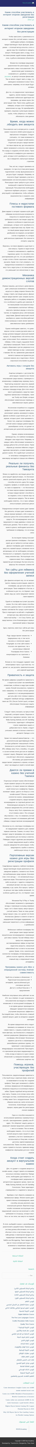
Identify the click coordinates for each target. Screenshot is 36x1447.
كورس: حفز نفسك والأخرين (25, 1330)
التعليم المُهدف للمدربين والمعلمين (22, 1376)
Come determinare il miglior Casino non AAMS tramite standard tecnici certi (19, 1389)
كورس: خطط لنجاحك (27, 1343)
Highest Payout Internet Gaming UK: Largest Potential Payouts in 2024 (19, 1407)
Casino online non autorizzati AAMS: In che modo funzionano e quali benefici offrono (20, 1401)
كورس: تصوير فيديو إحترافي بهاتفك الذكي (19, 1308)
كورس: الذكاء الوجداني (26, 1369)
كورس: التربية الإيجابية (26, 1350)
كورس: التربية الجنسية (26, 1311)
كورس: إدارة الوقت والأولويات (24, 1347)
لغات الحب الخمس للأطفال (25, 1360)
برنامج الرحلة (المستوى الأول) (24, 1298)
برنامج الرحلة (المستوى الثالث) (24, 1295)
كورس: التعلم (29, 1301)
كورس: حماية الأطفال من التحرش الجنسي (20, 1304)
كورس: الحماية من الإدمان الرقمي (23, 1333)
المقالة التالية (18, 1261)
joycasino (8, 76)
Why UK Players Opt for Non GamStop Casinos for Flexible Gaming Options (18, 1413)
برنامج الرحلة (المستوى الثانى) (24, 1288)
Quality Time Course (27, 1324)
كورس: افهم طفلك (27, 1356)
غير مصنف (30, 19)
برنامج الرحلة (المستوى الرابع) (24, 1291)
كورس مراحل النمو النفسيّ (25, 1363)
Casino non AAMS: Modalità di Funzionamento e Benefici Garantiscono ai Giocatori (18, 1395)
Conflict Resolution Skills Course (23, 1321)
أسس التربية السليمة (27, 1372)
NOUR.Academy (21, 1429)
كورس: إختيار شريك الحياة (25, 1337)
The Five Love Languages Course (23, 1317)
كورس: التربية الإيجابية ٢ (26, 1327)
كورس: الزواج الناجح (27, 1340)
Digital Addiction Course (26, 1314)
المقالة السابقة (17, 1255)
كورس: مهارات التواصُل (26, 1353)
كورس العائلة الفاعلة (27, 1366)
